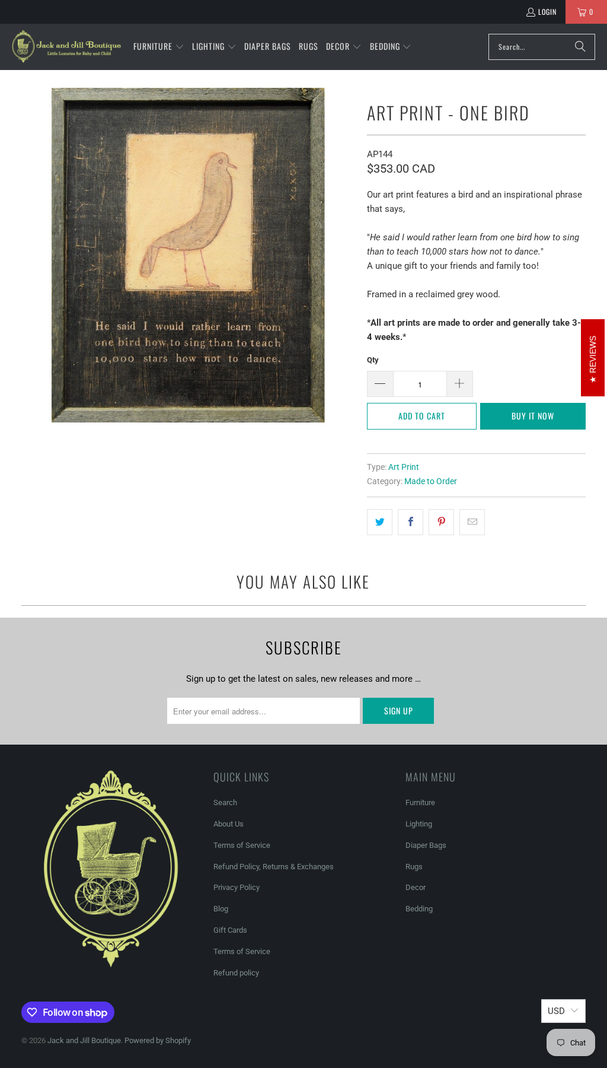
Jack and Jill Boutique (84, 1040)
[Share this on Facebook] (410, 522)
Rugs (414, 866)
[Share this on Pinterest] (441, 522)
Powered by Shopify (157, 1040)
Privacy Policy (236, 887)
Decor (415, 887)
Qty (373, 359)
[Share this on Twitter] (379, 522)
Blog (220, 908)
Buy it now (533, 415)
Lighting (418, 823)
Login (547, 12)
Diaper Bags (425, 845)
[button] (158, 47)
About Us (228, 823)
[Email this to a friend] (472, 522)
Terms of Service (241, 845)
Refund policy (236, 972)
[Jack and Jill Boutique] (67, 47)
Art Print (403, 467)
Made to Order (430, 481)
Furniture (420, 802)
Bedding (419, 908)
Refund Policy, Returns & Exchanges (273, 866)
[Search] (580, 47)
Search (225, 802)
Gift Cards (230, 930)
